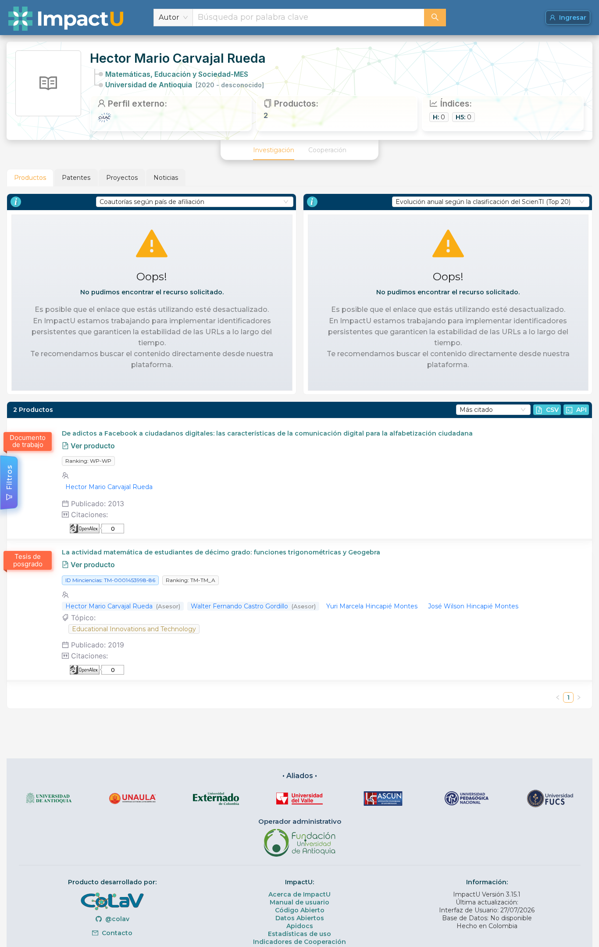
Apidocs (299, 926)
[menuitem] (273, 150)
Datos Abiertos (299, 918)
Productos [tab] (30, 178)
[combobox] (308, 17)
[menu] (299, 150)
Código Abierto (299, 910)
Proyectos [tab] (122, 178)
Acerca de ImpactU (299, 894)
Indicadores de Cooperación (299, 942)
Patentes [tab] (76, 178)
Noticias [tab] (165, 178)
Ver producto (92, 445)
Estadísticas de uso (299, 934)
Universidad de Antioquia (184, 84)
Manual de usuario (299, 902)
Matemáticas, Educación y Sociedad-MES (176, 74)
